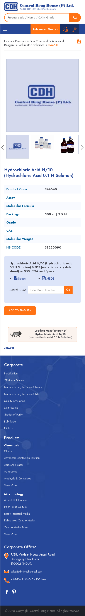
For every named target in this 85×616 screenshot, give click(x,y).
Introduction (11, 373)
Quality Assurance (14, 401)
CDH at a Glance (14, 380)
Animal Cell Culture (15, 500)
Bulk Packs (10, 421)
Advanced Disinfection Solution (22, 458)
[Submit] (75, 17)
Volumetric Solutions (31, 45)
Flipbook (9, 428)
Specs (21, 278)
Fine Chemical (39, 41)
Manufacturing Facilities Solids (21, 394)
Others (8, 451)
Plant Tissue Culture (15, 507)
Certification (11, 408)
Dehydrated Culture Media (19, 520)
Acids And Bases (13, 465)
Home (8, 41)
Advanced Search (45, 29)
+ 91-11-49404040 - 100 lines (28, 579)
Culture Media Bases (16, 527)
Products (20, 41)
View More (10, 485)
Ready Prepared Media (17, 514)
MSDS (50, 278)
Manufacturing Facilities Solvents (23, 387)
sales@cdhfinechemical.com (26, 571)
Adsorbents (10, 471)
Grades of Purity (13, 414)
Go (68, 289)
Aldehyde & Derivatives (17, 478)
